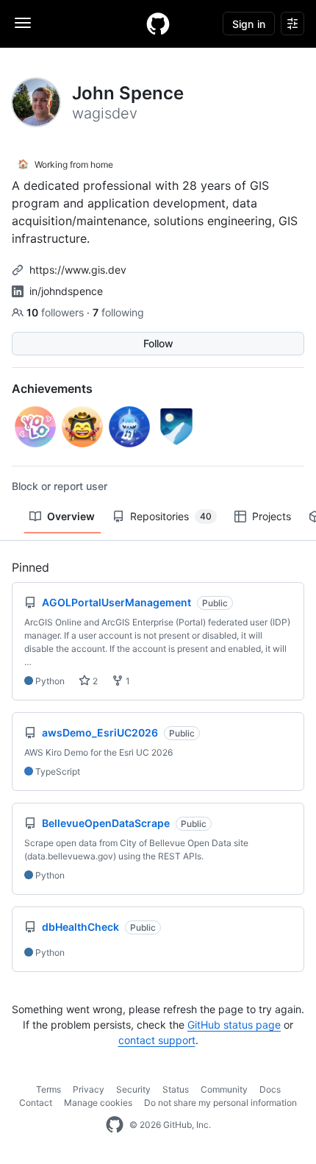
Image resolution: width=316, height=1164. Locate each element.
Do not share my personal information (220, 1102)
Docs (270, 1089)
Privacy (88, 1089)
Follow (158, 343)
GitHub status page (234, 1024)
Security (133, 1089)
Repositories (171, 516)
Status (175, 1089)
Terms (48, 1089)
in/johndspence (66, 291)
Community (224, 1089)
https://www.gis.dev (77, 269)
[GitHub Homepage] (114, 1125)
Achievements (52, 388)
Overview (71, 516)
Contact (35, 1102)
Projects (271, 516)
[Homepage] (158, 23)
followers (56, 312)
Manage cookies (98, 1102)
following (118, 312)
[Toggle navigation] (23, 23)
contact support (156, 1040)
